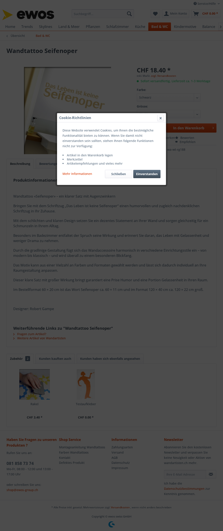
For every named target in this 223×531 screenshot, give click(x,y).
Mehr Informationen (77, 174)
